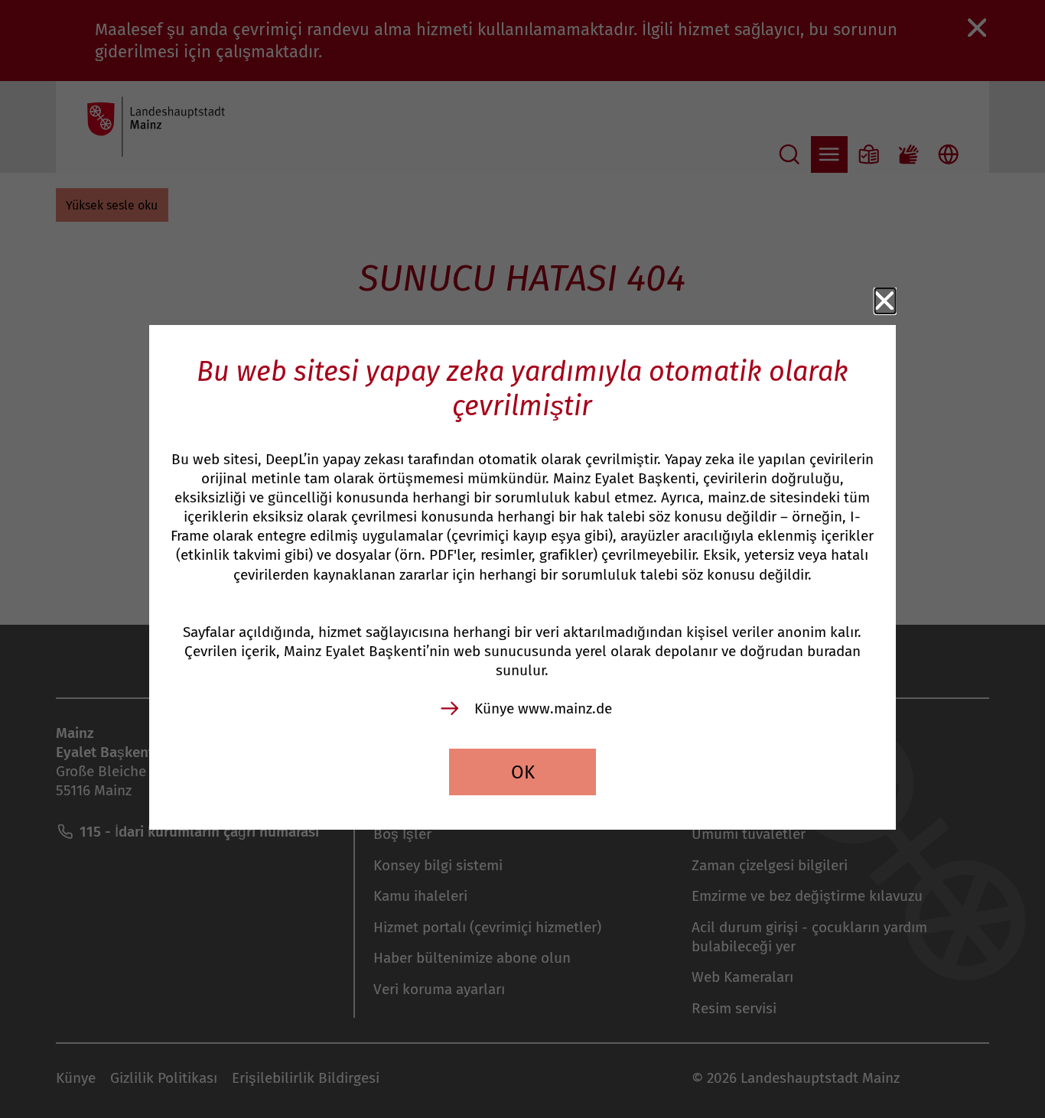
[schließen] (885, 301)
